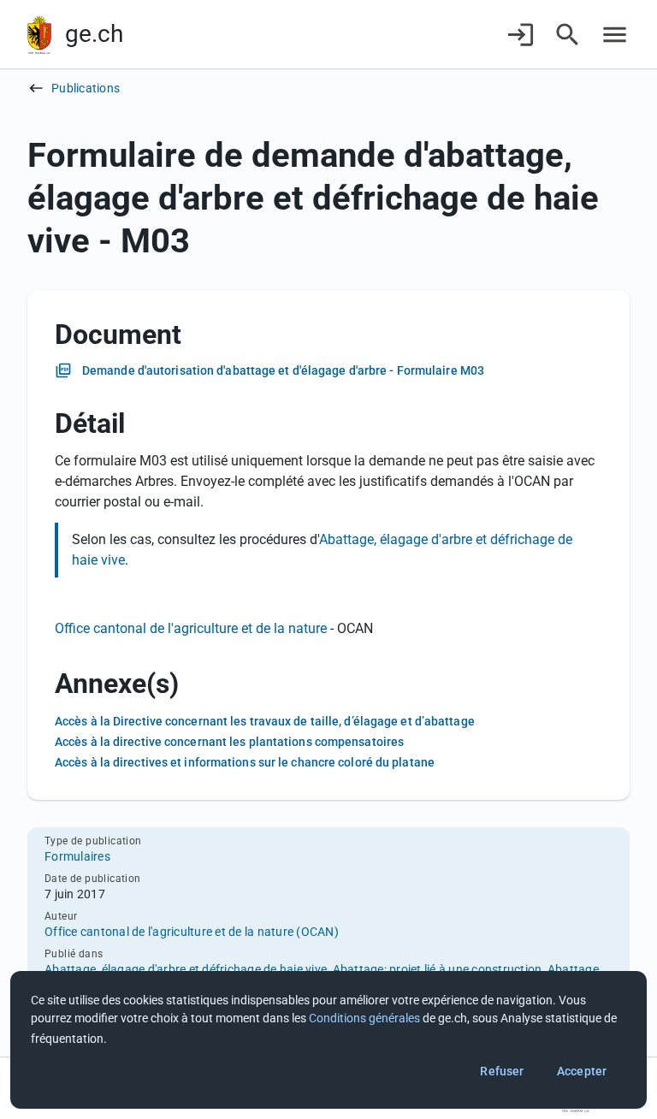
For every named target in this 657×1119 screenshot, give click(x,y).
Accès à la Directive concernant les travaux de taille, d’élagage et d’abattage (265, 721)
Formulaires (77, 856)
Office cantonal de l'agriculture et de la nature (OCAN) (191, 931)
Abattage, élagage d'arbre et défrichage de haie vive (185, 969)
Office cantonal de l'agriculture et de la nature (192, 628)
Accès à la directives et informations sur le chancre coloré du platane (245, 762)
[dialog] (328, 1040)
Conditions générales (364, 1018)
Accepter (582, 1071)
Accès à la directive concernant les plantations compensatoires (229, 742)
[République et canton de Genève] (39, 34)
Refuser (502, 1071)
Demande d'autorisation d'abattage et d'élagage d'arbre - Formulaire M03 (283, 370)
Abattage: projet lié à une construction (437, 969)
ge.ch (94, 34)
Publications (85, 88)
